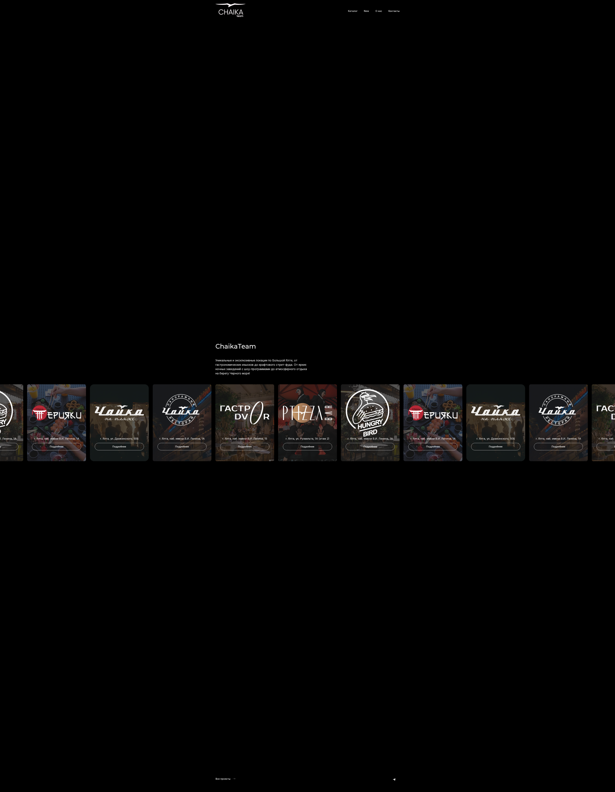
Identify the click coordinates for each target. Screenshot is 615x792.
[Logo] (230, 11)
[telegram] (394, 779)
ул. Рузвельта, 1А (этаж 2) (187, 438)
